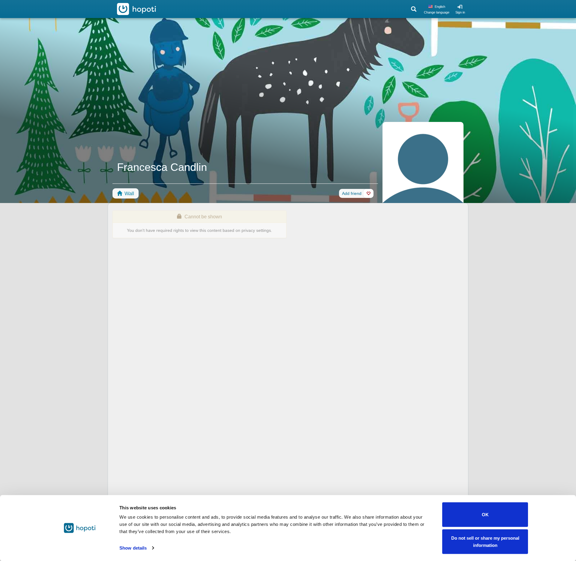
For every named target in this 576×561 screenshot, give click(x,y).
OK (485, 514)
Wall (128, 193)
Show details (133, 547)
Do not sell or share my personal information (485, 541)
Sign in (460, 12)
